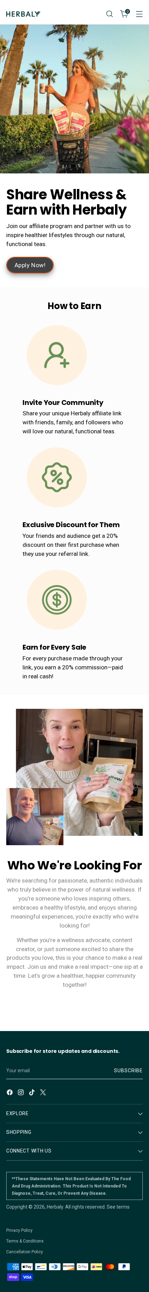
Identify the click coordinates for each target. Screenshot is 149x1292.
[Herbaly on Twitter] (44, 1093)
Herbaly (55, 1207)
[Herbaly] (23, 14)
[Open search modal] (109, 14)
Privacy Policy (19, 1230)
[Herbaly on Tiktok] (32, 1093)
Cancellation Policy (24, 1251)
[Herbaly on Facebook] (10, 1093)
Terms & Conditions (25, 1241)
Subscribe (128, 1070)
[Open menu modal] (139, 14)
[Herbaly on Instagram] (21, 1093)
